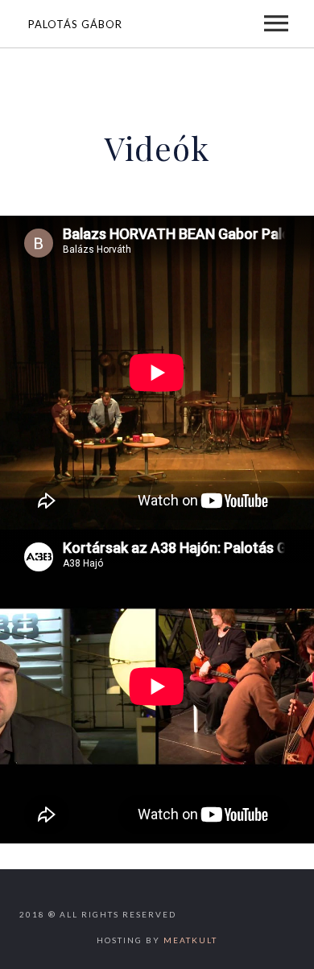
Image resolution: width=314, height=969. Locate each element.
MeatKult (190, 940)
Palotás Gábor (75, 24)
